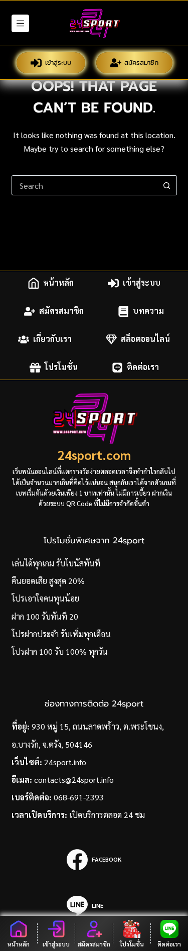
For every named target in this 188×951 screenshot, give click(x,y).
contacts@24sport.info (74, 779)
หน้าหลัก (58, 283)
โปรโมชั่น (61, 367)
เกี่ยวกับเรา (52, 339)
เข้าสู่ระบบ (58, 62)
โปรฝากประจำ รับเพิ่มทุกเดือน (61, 634)
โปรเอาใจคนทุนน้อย (45, 598)
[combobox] (84, 185)
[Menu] (20, 23)
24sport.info (65, 762)
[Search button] (166, 185)
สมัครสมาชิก (141, 62)
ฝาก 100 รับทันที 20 (45, 616)
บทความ (148, 311)
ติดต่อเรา (143, 367)
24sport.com (94, 454)
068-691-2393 (79, 797)
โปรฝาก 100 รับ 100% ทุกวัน (60, 651)
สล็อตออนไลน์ (145, 339)
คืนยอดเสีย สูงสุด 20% (48, 580)
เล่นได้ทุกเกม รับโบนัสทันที (56, 563)
